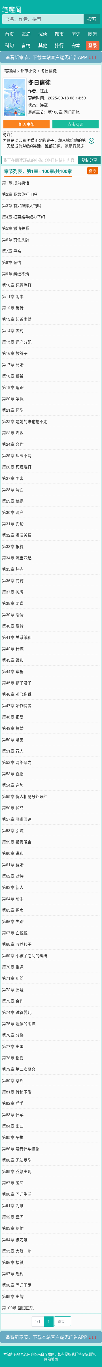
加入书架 (27, 124)
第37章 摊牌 (13, 592)
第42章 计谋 (13, 648)
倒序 (92, 170)
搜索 (91, 19)
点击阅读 (75, 124)
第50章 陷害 (13, 739)
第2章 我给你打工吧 (19, 194)
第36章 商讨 (13, 580)
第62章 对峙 (13, 876)
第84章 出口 (13, 1126)
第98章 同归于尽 (16, 1285)
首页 (9, 34)
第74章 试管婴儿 (16, 1012)
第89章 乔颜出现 (16, 1171)
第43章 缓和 (13, 660)
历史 (75, 34)
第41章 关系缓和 (16, 637)
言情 (26, 45)
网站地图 (51, 1358)
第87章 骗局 (13, 1182)
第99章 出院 (13, 1296)
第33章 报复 (13, 546)
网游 (92, 34)
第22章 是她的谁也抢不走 (24, 421)
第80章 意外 (13, 1080)
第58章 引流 (13, 830)
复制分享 (89, 160)
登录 (92, 45)
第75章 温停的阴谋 (18, 1023)
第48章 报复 (13, 717)
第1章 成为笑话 (15, 183)
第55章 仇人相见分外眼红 (24, 796)
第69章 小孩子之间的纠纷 (24, 955)
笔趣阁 (12, 9)
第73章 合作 (13, 1001)
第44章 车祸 (13, 671)
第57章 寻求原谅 (16, 819)
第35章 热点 (13, 569)
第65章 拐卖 (13, 910)
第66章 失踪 (13, 921)
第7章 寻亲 (11, 251)
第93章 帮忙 (13, 1228)
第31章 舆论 (13, 523)
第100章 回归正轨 (64, 112)
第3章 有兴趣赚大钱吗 (21, 205)
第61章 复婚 (13, 864)
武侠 (42, 34)
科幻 (9, 45)
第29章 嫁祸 (13, 501)
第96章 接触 (13, 1262)
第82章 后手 (13, 1103)
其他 (42, 45)
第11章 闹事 (13, 296)
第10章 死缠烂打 (16, 285)
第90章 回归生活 (16, 1194)
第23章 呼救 (13, 432)
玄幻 (26, 34)
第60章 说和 (13, 853)
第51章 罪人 (13, 751)
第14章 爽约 (13, 330)
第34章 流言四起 (16, 557)
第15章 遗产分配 (16, 342)
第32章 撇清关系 (16, 535)
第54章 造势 (13, 785)
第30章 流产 (13, 512)
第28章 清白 (13, 489)
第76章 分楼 (13, 1035)
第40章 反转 (13, 626)
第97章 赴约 (13, 1273)
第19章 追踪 (13, 387)
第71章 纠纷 (13, 978)
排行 (59, 45)
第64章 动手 (13, 898)
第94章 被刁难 (14, 1239)
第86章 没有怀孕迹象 (20, 1148)
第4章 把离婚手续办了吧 (23, 217)
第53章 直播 (13, 773)
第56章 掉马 (13, 807)
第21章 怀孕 (13, 410)
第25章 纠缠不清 (16, 455)
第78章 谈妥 (13, 1057)
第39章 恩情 (13, 614)
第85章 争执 (13, 1137)
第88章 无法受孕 (16, 1160)
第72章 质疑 (13, 989)
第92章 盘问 (13, 1217)
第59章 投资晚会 (16, 842)
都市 (59, 34)
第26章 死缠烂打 (16, 467)
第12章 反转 (13, 308)
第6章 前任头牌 (15, 239)
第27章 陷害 (13, 478)
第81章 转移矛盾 (16, 1092)
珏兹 (44, 90)
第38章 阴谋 (13, 603)
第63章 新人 (13, 887)
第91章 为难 (13, 1205)
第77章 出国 (13, 1046)
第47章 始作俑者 (16, 705)
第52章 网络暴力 (16, 762)
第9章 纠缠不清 (15, 273)
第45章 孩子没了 (16, 682)
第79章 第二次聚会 (18, 1069)
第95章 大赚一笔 (16, 1251)
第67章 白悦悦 (14, 932)
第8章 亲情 (11, 262)
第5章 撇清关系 (15, 228)
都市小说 (28, 70)
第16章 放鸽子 (14, 353)
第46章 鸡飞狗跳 (16, 694)
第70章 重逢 (13, 967)
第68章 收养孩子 (16, 944)
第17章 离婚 (13, 364)
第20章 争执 (13, 398)
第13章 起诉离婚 (16, 319)
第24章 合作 (13, 444)
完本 (75, 45)
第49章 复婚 (13, 728)
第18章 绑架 (13, 376)
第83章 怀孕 (13, 1114)
